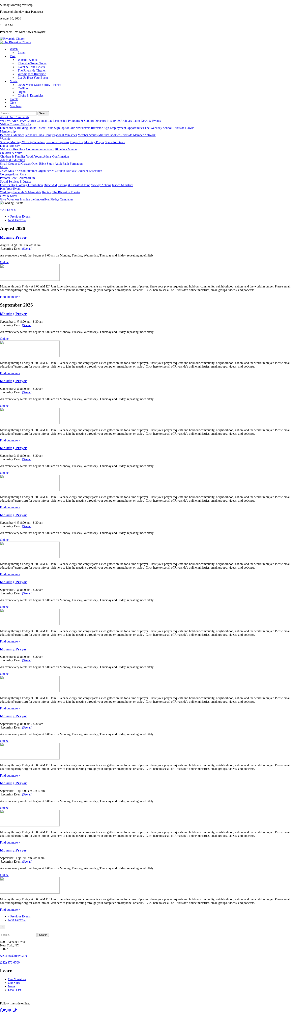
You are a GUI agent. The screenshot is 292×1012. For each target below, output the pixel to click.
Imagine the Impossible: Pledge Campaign (46, 199)
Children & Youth (11, 153)
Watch (14, 49)
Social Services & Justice (15, 181)
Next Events (17, 220)
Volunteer (13, 199)
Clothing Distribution (29, 185)
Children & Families (12, 156)
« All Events (7, 209)
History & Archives (119, 120)
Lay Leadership (57, 120)
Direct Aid (50, 185)
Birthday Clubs (34, 135)
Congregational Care (13, 174)
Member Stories (88, 135)
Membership (8, 131)
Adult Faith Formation (69, 163)
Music (13, 81)
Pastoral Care (8, 178)
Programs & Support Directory (87, 120)
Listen (21, 52)
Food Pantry (7, 185)
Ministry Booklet (109, 135)
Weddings (6, 192)
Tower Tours (45, 128)
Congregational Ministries (60, 135)
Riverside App (100, 128)
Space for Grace (115, 142)
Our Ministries (17, 979)
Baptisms (63, 142)
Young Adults (42, 156)
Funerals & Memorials (27, 192)
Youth (30, 156)
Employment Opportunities (127, 128)
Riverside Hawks (183, 128)
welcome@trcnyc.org (13, 955)
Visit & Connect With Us (15, 124)
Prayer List (76, 142)
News (11, 986)
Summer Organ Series (40, 170)
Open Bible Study (42, 163)
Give (3, 199)
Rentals (46, 192)
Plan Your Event (10, 188)
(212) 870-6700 (10, 962)
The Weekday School (158, 128)
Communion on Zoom (40, 149)
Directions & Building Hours (18, 128)
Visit (12, 56)
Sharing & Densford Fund (74, 185)
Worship (5, 138)
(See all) (27, 248)
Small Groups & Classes (15, 163)
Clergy (21, 120)
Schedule (39, 142)
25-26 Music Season (13, 170)
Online (4, 262)
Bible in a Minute (66, 149)
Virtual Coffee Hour (12, 149)
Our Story (14, 982)
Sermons (51, 142)
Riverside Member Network (138, 135)
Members (15, 106)
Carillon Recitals (65, 170)
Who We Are (8, 120)
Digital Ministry (10, 145)
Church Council (37, 120)
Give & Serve (8, 195)
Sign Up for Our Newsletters (72, 128)
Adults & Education (12, 160)
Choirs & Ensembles (31, 95)
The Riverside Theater (66, 192)
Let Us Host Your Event (33, 77)
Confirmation (60, 156)
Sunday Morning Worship (16, 142)
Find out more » (10, 296)
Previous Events (19, 216)
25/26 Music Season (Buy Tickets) (39, 84)
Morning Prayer (94, 142)
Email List (14, 990)
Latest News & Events (146, 120)
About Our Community (14, 117)
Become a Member (12, 135)
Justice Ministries (122, 185)
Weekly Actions (101, 185)
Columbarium (26, 178)
